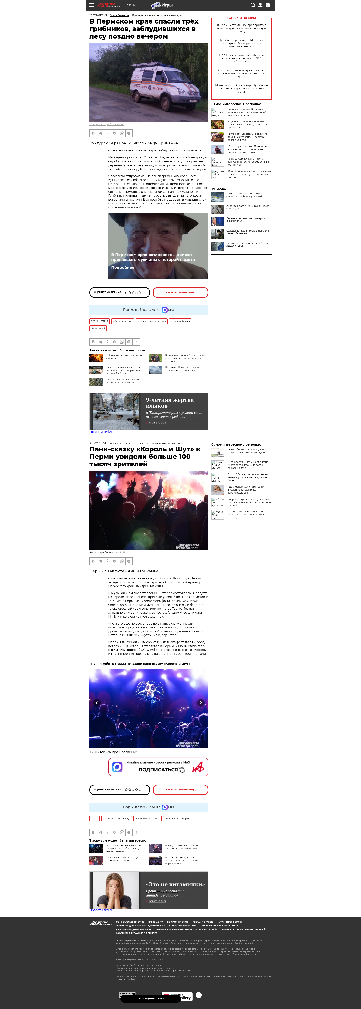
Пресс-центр (155, 922)
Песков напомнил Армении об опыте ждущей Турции (248, 244)
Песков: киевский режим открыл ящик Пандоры (245, 219)
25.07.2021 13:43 (98, 15)
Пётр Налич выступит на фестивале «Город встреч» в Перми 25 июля (181, 860)
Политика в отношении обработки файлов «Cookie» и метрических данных (153, 970)
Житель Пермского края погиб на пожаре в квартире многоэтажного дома (241, 73)
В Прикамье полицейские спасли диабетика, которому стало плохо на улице (185, 358)
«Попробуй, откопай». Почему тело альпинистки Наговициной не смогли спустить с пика (248, 149)
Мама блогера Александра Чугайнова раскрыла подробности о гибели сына (241, 88)
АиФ (122, 552)
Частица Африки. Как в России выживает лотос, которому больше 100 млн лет (248, 161)
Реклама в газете (203, 922)
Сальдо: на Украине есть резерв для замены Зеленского (247, 232)
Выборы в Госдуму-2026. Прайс (134, 929)
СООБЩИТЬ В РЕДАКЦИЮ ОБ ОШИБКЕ (136, 933)
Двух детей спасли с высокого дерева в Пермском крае (123, 381)
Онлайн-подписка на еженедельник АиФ (140, 926)
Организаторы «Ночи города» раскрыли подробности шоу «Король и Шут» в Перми (123, 848)
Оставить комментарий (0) (180, 292)
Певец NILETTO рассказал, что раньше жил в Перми (123, 859)
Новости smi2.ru (102, 432)
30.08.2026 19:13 (98, 443)
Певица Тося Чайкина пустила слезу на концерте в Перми (183, 847)
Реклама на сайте (177, 922)
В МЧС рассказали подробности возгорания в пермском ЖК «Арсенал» (241, 58)
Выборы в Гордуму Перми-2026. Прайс (244, 929)
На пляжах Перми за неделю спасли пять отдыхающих (182, 369)
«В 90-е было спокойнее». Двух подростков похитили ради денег (247, 451)
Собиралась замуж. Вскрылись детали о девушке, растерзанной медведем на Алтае (247, 112)
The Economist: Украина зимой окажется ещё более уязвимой (244, 195)
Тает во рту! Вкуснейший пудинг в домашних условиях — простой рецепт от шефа (248, 136)
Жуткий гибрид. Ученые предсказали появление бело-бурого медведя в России (249, 174)
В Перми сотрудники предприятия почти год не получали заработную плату (241, 28)
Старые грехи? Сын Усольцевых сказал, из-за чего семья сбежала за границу (249, 514)
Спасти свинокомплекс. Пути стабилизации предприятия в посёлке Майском (123, 370)
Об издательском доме (130, 922)
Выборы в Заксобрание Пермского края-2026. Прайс (187, 929)
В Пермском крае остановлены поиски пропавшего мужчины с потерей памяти (153, 257)
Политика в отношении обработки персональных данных (145, 968)
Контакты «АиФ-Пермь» (182, 926)
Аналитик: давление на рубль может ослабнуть (247, 207)
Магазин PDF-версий (230, 922)
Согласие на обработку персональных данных (139, 965)
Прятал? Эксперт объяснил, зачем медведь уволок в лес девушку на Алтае (248, 477)
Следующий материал (151, 999)
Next (200, 702)
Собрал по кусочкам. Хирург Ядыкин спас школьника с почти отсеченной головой (249, 502)
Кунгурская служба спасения (106, 124)
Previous (97, 702)
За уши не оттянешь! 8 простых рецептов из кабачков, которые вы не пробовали (249, 124)
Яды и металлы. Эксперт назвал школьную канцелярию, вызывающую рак (246, 489)
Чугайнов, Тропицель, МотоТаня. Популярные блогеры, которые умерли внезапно (241, 43)
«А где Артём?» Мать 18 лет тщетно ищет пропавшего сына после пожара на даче (248, 464)
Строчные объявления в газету (219, 926)
